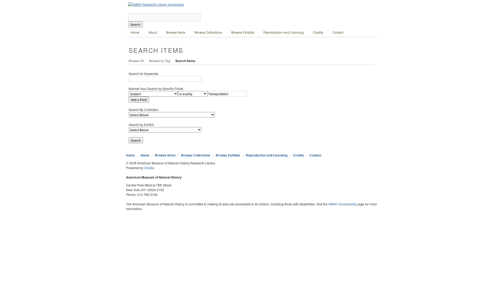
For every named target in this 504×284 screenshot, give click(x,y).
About (153, 32)
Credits (318, 32)
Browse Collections (208, 32)
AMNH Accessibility (342, 204)
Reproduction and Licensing (283, 32)
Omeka (149, 167)
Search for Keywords (143, 73)
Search (135, 24)
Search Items (185, 60)
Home (135, 32)
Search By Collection (144, 109)
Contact (337, 32)
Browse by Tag (159, 60)
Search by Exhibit (141, 124)
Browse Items (175, 32)
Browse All (136, 60)
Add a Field (139, 99)
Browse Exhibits (242, 32)
